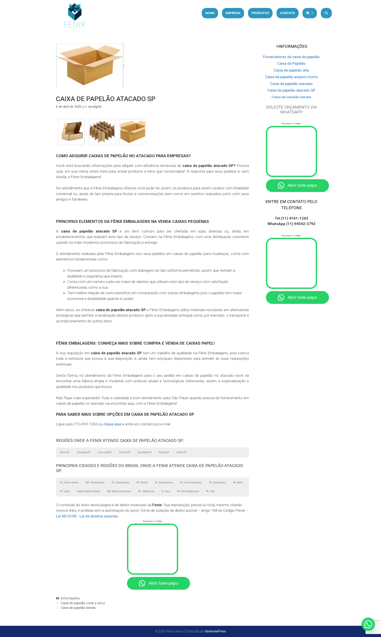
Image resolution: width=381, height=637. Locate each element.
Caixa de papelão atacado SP (291, 90)
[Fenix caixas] (74, 16)
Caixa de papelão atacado (291, 83)
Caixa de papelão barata (78, 608)
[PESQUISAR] (326, 13)
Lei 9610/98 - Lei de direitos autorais (87, 516)
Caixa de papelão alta (291, 70)
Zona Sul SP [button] (124, 452)
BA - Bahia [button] (238, 482)
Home (210, 13)
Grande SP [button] (164, 452)
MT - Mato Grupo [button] (146, 491)
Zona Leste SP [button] (105, 452)
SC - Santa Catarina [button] (164, 482)
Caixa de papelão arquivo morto (291, 77)
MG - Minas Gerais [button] (95, 482)
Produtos (260, 13)
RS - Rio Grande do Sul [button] (191, 482)
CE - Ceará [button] (65, 491)
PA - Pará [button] (210, 491)
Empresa (233, 13)
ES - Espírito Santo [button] (120, 482)
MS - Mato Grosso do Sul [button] (119, 491)
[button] (368, 624)
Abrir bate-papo (163, 583)
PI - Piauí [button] (165, 491)
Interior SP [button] (181, 452)
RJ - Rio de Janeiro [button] (69, 482)
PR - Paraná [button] (142, 482)
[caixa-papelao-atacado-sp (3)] (102, 132)
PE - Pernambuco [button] (217, 482)
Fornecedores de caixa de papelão (291, 57)
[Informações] (310, 13)
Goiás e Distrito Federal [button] (88, 491)
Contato (287, 13)
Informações (70, 598)
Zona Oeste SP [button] (144, 452)
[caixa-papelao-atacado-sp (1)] (71, 132)
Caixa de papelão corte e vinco (83, 603)
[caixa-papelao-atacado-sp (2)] (133, 132)
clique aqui (112, 424)
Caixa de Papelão (291, 63)
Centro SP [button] (64, 452)
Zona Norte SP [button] (83, 452)
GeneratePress (215, 631)
